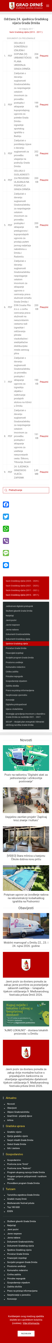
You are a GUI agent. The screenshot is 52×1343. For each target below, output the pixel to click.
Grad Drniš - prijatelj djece (19, 1116)
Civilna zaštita (12, 671)
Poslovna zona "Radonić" (19, 1168)
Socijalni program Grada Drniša (20, 657)
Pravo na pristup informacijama (20, 690)
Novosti (11, 1104)
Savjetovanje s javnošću (16, 695)
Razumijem (26, 1334)
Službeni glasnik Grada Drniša (19, 611)
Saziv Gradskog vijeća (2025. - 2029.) (22, 581)
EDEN (10, 1211)
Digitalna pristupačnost (16, 704)
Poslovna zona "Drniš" (17, 1164)
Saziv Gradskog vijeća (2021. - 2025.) (22, 586)
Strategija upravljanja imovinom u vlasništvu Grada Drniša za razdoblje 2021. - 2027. (25, 715)
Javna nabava (12, 629)
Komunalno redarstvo (15, 667)
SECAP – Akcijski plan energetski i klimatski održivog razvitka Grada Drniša (25, 723)
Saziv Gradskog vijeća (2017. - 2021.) (22, 590)
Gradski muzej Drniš (17, 1199)
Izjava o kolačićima (14, 709)
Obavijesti (12, 1108)
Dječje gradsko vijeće (17, 1136)
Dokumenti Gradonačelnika (18, 634)
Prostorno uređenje (14, 662)
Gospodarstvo (14, 1160)
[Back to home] (26, 6)
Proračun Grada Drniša (16, 648)
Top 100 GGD (13, 1207)
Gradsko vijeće (14, 1132)
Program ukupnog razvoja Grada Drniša (26, 1172)
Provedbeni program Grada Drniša (23, 1183)
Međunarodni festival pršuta (20, 1203)
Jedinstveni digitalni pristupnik (19, 606)
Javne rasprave (13, 625)
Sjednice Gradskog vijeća (17, 643)
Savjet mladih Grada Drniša (20, 1140)
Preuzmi (44, 55)
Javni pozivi (11, 620)
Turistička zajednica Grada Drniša (23, 1195)
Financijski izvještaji (14, 653)
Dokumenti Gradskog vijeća (18, 639)
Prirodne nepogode (14, 676)
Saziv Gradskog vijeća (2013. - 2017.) (26, 32)
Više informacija (31, 1323)
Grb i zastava (13, 1148)
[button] (47, 6)
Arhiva (10, 1120)
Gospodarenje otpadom (16, 681)
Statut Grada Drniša (16, 1144)
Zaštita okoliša (12, 686)
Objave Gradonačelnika (18, 1112)
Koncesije (10, 700)
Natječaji (10, 615)
